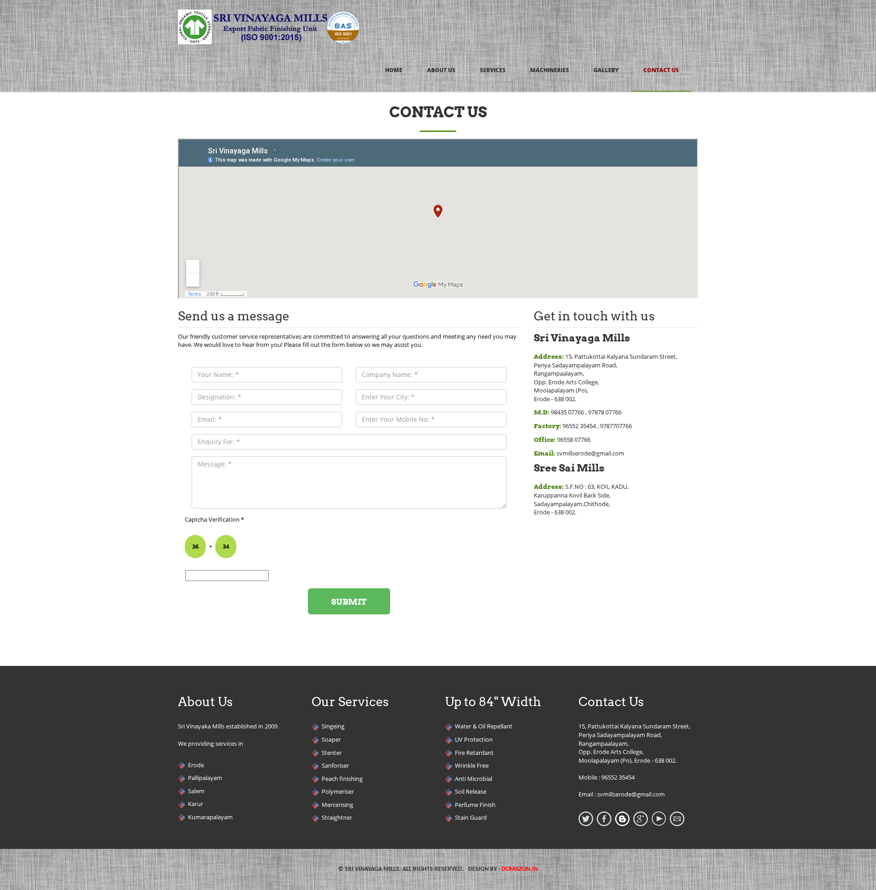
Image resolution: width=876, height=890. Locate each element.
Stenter (332, 753)
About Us (441, 70)
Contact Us (661, 70)
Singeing (333, 726)
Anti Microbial (473, 779)
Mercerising (337, 805)
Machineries (549, 70)
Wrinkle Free (472, 765)
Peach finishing (342, 779)
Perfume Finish (475, 805)
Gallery (606, 70)
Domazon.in (519, 869)
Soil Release (470, 791)
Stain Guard (471, 817)
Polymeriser (338, 791)
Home (393, 70)
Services (493, 70)
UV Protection (474, 739)
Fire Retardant (474, 753)
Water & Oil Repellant (483, 726)
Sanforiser (335, 765)
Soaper (331, 739)
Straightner (337, 817)
